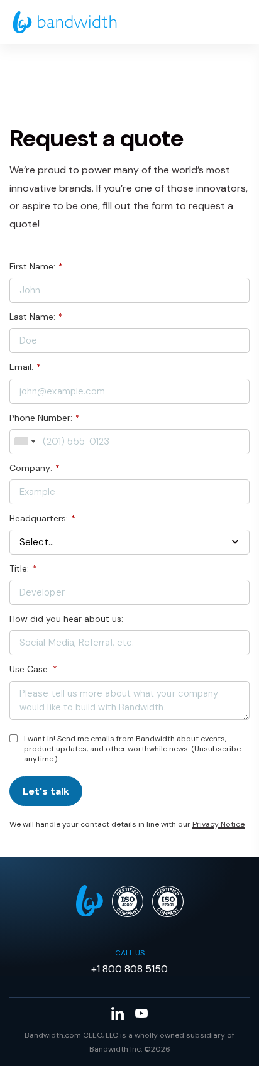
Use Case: (33, 669)
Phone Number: (44, 417)
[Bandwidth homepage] (65, 22)
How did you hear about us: (66, 618)
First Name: (36, 266)
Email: (25, 367)
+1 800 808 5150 (129, 969)
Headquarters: (42, 518)
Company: (34, 468)
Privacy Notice (218, 824)
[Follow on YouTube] (141, 1013)
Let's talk (46, 791)
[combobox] (24, 442)
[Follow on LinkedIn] (117, 1013)
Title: (22, 568)
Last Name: (36, 316)
